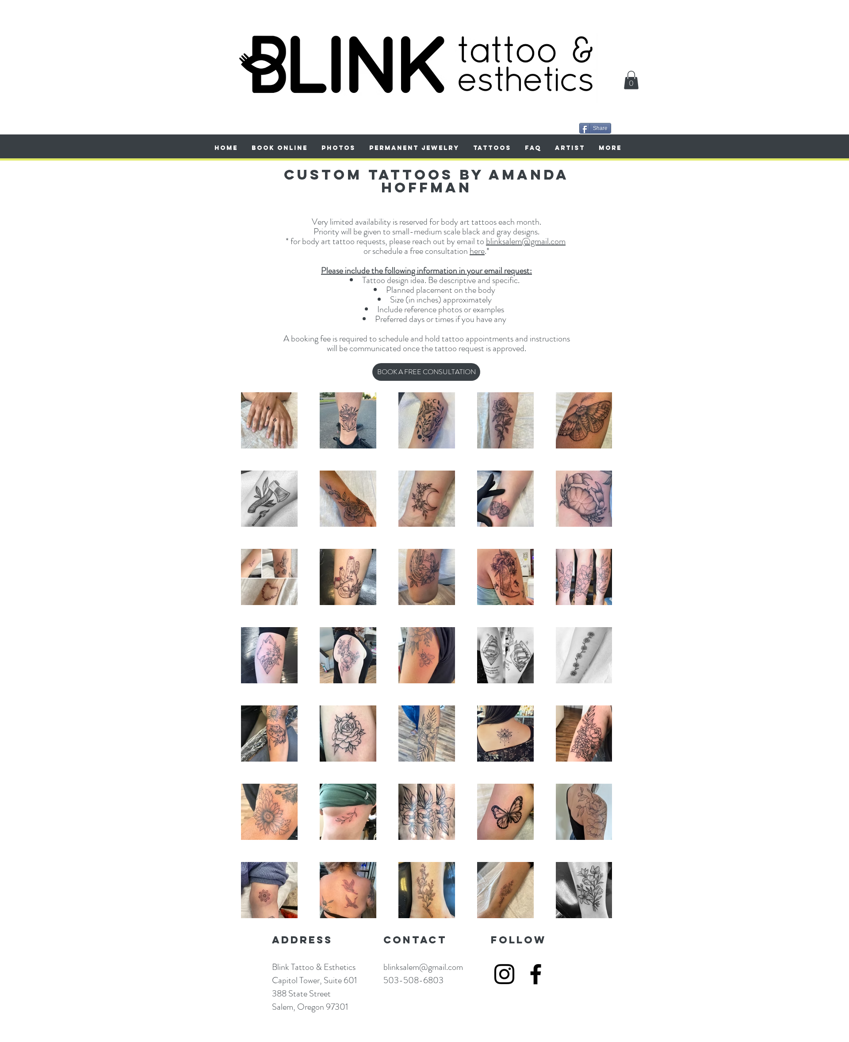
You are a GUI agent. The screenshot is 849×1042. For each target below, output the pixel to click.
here (477, 251)
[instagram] (504, 974)
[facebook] (535, 974)
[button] (631, 80)
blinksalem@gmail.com (526, 241)
